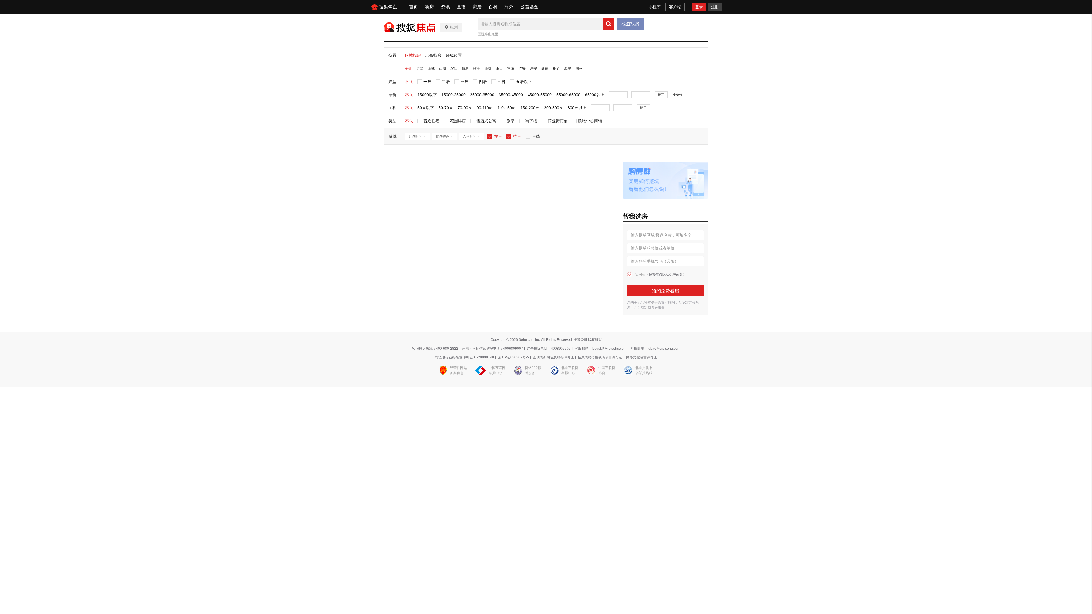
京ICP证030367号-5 (513, 357)
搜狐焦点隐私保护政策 (666, 275)
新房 (429, 6)
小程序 (655, 7)
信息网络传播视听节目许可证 (600, 357)
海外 (509, 6)
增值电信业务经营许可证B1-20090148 (464, 357)
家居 (477, 6)
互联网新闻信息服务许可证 (553, 357)
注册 (715, 7)
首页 (413, 6)
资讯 (445, 6)
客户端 (675, 7)
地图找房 (630, 23)
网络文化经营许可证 (641, 357)
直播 (461, 6)
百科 (493, 6)
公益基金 (529, 6)
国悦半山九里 (488, 34)
